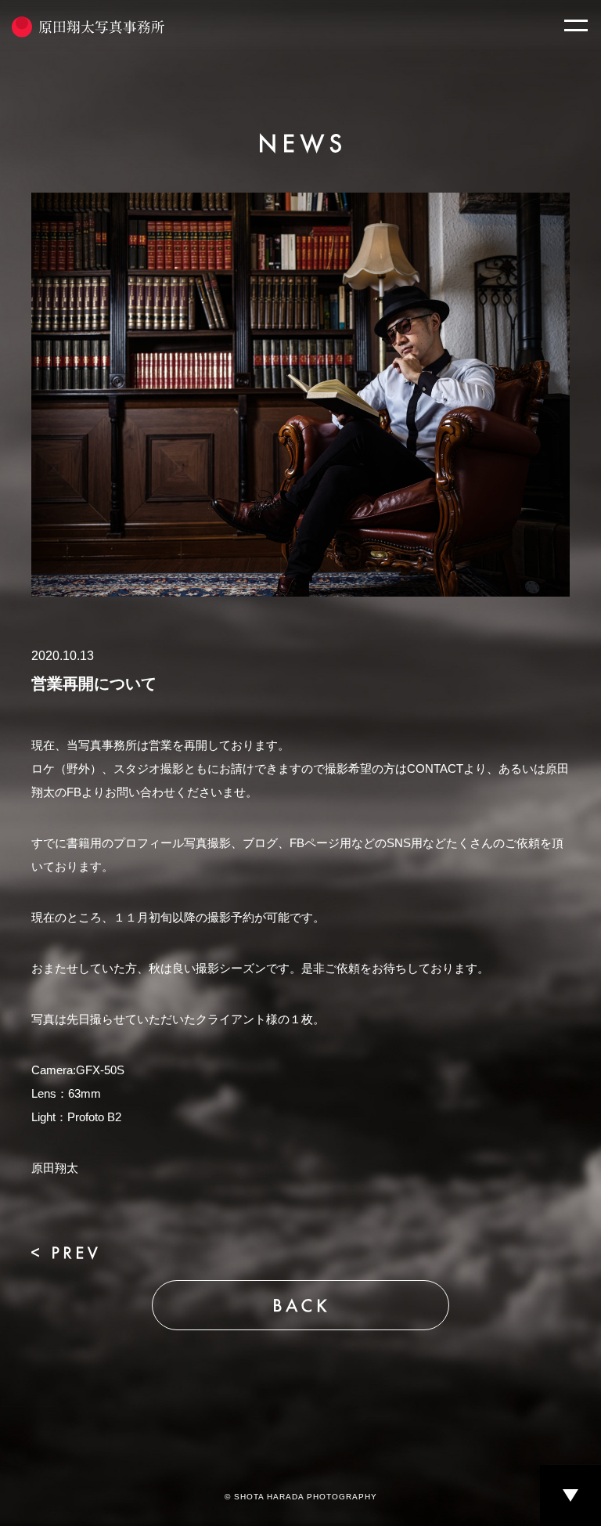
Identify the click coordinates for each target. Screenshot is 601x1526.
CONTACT (435, 768)
